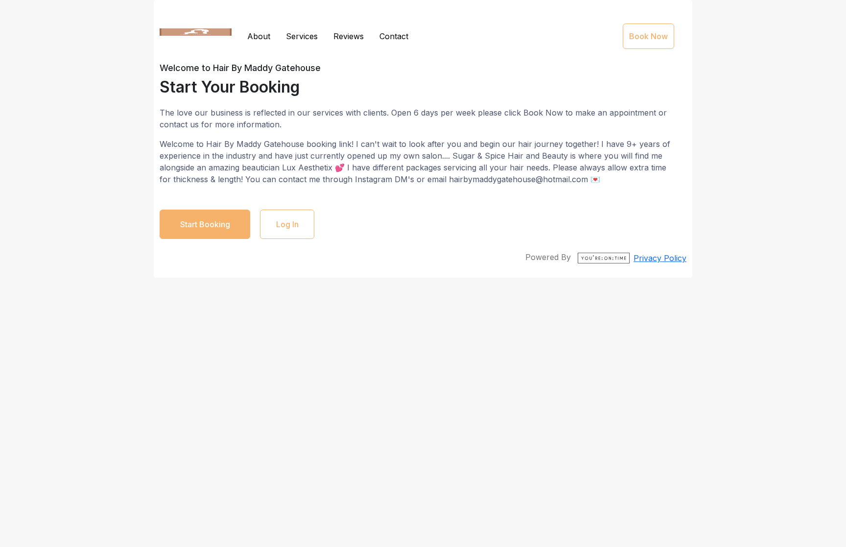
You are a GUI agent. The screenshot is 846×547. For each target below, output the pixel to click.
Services (302, 36)
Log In (287, 224)
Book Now (648, 36)
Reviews (348, 36)
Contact (393, 36)
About (258, 36)
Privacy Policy (660, 258)
